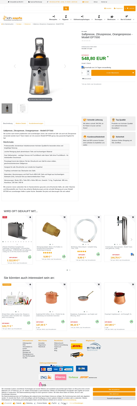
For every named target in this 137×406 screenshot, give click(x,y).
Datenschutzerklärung (61, 345)
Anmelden (41, 343)
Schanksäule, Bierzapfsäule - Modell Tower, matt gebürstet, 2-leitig (118, 247)
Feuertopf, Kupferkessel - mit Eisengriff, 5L (118, 314)
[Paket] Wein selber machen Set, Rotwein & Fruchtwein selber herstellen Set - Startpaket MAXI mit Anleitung (16, 315)
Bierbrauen (111, 19)
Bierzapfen (53, 19)
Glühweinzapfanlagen (82, 19)
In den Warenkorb (113, 73)
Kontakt (86, 2)
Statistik (18, 403)
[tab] (8, 123)
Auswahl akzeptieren (114, 398)
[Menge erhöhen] (88, 71)
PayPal (54, 403)
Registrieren (42, 345)
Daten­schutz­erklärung (69, 400)
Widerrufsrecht (58, 343)
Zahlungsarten (27, 343)
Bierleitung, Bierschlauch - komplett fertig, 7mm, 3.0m (84, 247)
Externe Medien (42, 403)
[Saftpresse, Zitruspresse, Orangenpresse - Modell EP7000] (7, 108)
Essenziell (8, 403)
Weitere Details (21, 123)
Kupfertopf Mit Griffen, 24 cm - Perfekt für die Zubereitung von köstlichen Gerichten (50, 315)
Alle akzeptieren (114, 389)
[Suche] (66, 8)
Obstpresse (27, 24)
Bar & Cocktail (126, 19)
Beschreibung (8, 123)
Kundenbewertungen (36, 123)
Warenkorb (41, 347)
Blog (55, 350)
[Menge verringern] (88, 74)
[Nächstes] (65, 66)
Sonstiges (99, 19)
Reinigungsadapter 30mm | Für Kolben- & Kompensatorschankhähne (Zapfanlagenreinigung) (49, 248)
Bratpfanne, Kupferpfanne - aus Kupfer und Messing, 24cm (84, 315)
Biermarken (26, 350)
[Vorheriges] (14, 66)
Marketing (29, 403)
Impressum (57, 347)
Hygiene (65, 19)
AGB (55, 348)
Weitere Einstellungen (76, 403)
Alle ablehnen (114, 394)
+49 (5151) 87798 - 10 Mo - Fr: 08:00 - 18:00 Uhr (63, 2)
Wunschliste (87, 78)
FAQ (24, 345)
